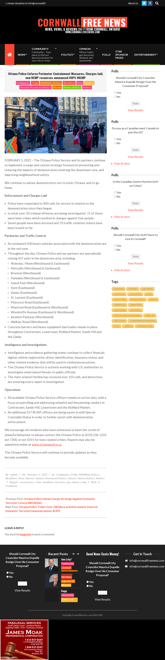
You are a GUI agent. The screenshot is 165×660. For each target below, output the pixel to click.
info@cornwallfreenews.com (147, 566)
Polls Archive (122, 163)
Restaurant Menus (138, 299)
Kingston (66, 585)
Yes (119, 92)
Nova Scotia (118, 288)
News (80, 83)
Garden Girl (150, 315)
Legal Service (119, 294)
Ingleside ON (68, 581)
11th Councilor (119, 320)
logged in (25, 534)
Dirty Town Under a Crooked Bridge (127, 315)
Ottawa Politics (72, 87)
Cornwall (66, 567)
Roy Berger (133, 288)
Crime (35, 83)
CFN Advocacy (119, 304)
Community (23, 83)
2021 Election (136, 310)
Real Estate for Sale (144, 326)
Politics (87, 87)
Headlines (69, 83)
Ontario (89, 83)
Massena (153, 299)
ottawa (75, 482)
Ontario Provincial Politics (35, 87)
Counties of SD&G (67, 601)
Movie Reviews (119, 310)
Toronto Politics (135, 294)
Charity (149, 294)
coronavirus (27, 482)
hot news (60, 482)
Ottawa (57, 87)
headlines (48, 482)
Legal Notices (147, 288)
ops (68, 482)
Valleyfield (128, 326)
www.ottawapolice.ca (46, 444)
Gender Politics (120, 299)
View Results (135, 110)
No (118, 96)
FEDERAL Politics (51, 83)
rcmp (83, 482)
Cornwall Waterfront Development (142, 320)
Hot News (66, 577)
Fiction (116, 326)
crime (38, 482)
